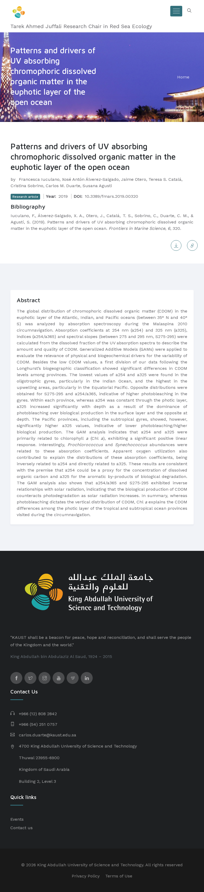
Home (183, 77)
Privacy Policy (86, 875)
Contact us (21, 827)
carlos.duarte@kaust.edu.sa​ (47, 734)
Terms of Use (118, 875)
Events (17, 819)
